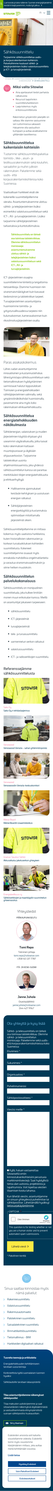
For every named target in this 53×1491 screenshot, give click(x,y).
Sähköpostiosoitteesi (19, 1097)
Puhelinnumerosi (16, 1086)
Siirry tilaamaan (16, 1423)
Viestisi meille (15, 1109)
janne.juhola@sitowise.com (26, 1005)
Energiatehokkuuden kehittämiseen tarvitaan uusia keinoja (21, 1365)
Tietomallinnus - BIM (19, 1337)
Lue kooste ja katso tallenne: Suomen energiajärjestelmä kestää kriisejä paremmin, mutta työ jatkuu (27, 4)
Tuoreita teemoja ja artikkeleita (20, 1357)
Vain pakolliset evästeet (27, 1471)
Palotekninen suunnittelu (21, 1318)
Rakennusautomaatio (19, 1312)
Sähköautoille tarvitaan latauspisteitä (22, 1381)
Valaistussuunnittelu (18, 1305)
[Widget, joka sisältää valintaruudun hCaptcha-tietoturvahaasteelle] (30, 1219)
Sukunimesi (13, 1063)
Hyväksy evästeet (27, 1464)
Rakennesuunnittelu (18, 1299)
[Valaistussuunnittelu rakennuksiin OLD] (42, 211)
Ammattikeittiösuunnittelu (21, 1331)
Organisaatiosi (15, 1074)
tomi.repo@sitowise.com (26, 955)
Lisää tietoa (14, 1455)
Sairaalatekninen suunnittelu (23, 1324)
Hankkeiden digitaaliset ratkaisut (25, 1343)
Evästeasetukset (27, 1478)
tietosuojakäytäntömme (20, 1205)
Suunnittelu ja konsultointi (26, 79)
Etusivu (9, 79)
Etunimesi (12, 1051)
